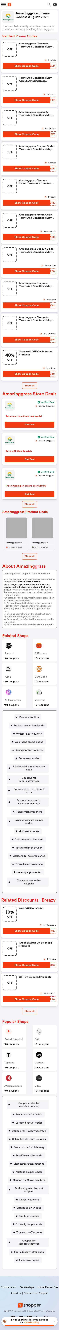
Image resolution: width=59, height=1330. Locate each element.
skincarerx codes (29, 831)
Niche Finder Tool (48, 1287)
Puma (7, 676)
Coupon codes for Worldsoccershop (29, 1105)
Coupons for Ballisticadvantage (29, 779)
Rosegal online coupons (29, 750)
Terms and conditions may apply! (24, 416)
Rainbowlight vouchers (29, 811)
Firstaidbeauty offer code (29, 1252)
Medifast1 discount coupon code (29, 768)
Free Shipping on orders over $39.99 (26, 486)
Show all (30, 385)
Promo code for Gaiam (29, 1114)
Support (43, 1293)
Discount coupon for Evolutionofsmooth (29, 802)
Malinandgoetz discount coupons (29, 1190)
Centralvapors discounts (29, 839)
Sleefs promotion (29, 1216)
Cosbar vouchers (29, 1199)
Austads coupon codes (28, 1172)
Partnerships (26, 1287)
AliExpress (41, 653)
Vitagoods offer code (29, 1208)
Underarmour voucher (29, 733)
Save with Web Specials (19, 451)
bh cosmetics (12, 700)
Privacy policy (31, 1311)
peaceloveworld (13, 1039)
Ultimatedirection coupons (29, 1163)
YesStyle (40, 700)
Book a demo (8, 1287)
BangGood (41, 676)
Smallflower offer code (29, 1155)
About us (16, 1293)
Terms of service (47, 1311)
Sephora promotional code (29, 725)
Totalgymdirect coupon (28, 847)
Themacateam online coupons (29, 882)
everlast (9, 653)
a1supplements (13, 1086)
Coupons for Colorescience (29, 856)
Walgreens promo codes (29, 742)
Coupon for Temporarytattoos (28, 1242)
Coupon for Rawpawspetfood (29, 1131)
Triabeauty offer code (29, 1232)
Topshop (9, 1062)
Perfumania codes (28, 758)
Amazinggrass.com (14, 543)
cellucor (40, 1062)
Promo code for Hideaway (29, 1147)
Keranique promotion (29, 872)
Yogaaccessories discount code (29, 791)
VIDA (38, 1086)
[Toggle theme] (55, 5)
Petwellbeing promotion (29, 864)
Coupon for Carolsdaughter (29, 1180)
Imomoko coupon (29, 1260)
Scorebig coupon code (29, 1224)
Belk (37, 1039)
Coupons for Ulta (29, 717)
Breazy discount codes (29, 1122)
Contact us (30, 1293)
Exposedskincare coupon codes (29, 821)
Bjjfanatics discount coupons (29, 1139)
